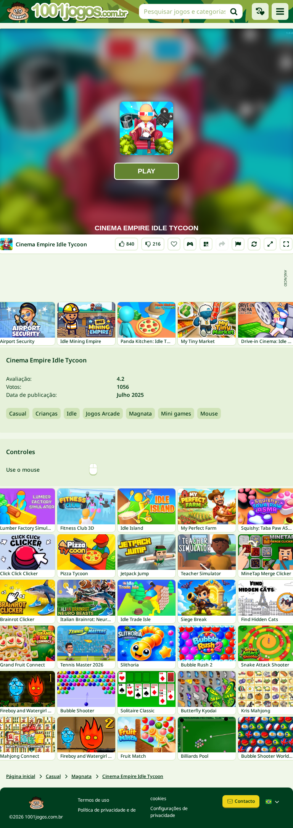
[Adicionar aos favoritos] (173, 244)
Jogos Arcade (103, 413)
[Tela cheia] (286, 244)
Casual (17, 413)
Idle (72, 413)
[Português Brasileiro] (273, 801)
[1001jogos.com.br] (67, 11)
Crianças (46, 413)
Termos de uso (93, 800)
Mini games (176, 413)
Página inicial (20, 776)
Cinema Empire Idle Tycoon (132, 776)
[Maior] (270, 244)
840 (126, 242)
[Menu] (280, 11)
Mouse (209, 413)
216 (152, 242)
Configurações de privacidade (169, 811)
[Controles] (190, 244)
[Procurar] (233, 11)
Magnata (140, 413)
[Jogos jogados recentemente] (260, 11)
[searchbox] (191, 11)
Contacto (245, 801)
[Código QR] (206, 244)
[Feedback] (238, 244)
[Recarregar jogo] (254, 244)
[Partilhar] (222, 244)
